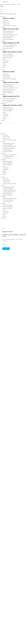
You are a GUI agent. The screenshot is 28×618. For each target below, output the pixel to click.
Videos (4, 64)
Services (3, 27)
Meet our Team (6, 22)
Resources (3, 50)
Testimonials (5, 62)
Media (4, 59)
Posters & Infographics (8, 163)
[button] (14, 8)
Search (1, 9)
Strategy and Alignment (8, 32)
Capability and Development (9, 36)
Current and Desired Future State (10, 34)
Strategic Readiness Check (8, 31)
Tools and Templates (7, 57)
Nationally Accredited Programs (10, 45)
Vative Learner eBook (7, 54)
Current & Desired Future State (9, 146)
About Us (3, 16)
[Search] (6, 248)
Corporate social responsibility (9, 25)
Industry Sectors (6, 23)
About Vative (5, 20)
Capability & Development (8, 148)
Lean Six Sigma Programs (8, 46)
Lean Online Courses (7, 48)
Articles (4, 65)
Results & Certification (8, 151)
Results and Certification (8, 39)
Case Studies (6, 60)
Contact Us (3, 174)
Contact (3, 67)
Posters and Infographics (8, 55)
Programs (3, 41)
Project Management (7, 37)
